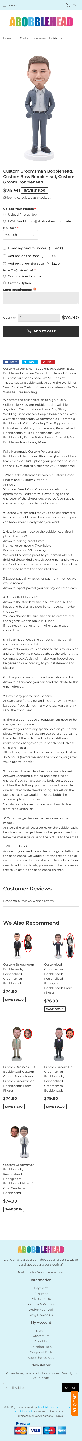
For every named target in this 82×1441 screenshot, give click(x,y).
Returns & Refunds (41, 1304)
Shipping (9, 197)
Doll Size (9, 228)
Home (7, 38)
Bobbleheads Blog (41, 1358)
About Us (41, 1341)
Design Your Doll (41, 1309)
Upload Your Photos (18, 209)
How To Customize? (18, 270)
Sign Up (70, 1387)
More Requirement (17, 290)
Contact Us (41, 1336)
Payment (41, 1288)
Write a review (43, 901)
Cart (75, 5)
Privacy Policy (41, 1299)
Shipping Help (41, 1347)
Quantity (9, 317)
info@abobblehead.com (46, 1272)
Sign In (41, 1330)
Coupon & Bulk (41, 1352)
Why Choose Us (41, 1315)
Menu (12, 5)
